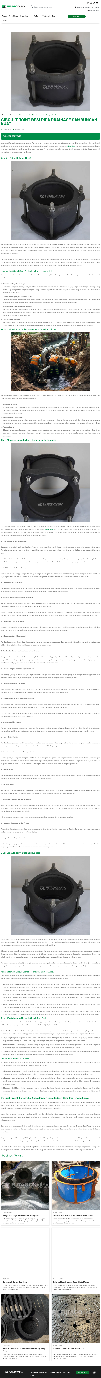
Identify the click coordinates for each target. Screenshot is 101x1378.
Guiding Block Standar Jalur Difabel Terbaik (71, 1282)
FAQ (68, 1372)
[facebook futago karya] (87, 3)
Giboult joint (71, 146)
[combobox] (45, 7)
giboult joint (49, 529)
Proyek (58, 1372)
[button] (97, 136)
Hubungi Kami (82, 1372)
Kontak (4, 20)
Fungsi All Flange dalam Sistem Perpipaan (20, 1215)
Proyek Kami (13, 16)
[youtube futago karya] (97, 3)
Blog (53, 16)
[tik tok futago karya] (94, 3)
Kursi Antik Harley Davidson (15, 1282)
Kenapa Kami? (44, 1372)
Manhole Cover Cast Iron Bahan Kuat (69, 1348)
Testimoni (46, 16)
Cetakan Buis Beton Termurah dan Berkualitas (73, 1215)
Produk (4, 16)
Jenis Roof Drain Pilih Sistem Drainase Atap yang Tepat (24, 1349)
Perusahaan (34, 1372)
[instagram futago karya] (91, 3)
